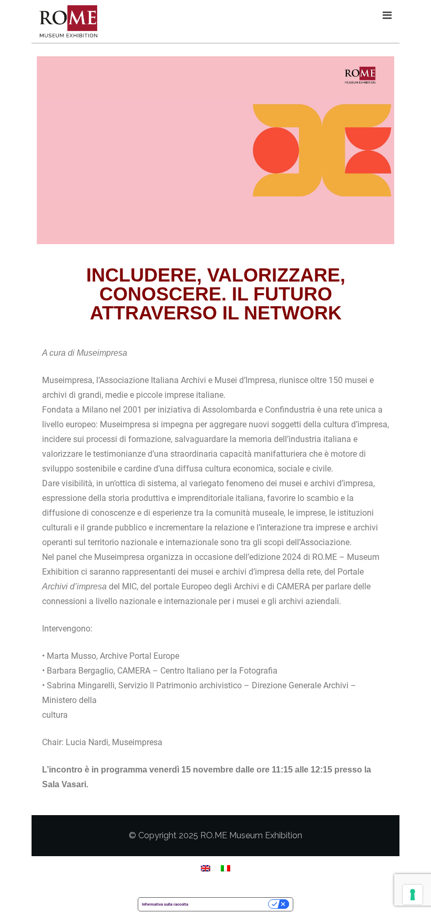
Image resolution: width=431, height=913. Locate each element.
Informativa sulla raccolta (165, 904)
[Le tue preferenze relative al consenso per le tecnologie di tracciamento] (413, 895)
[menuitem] (206, 868)
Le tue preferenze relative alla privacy (230, 904)
